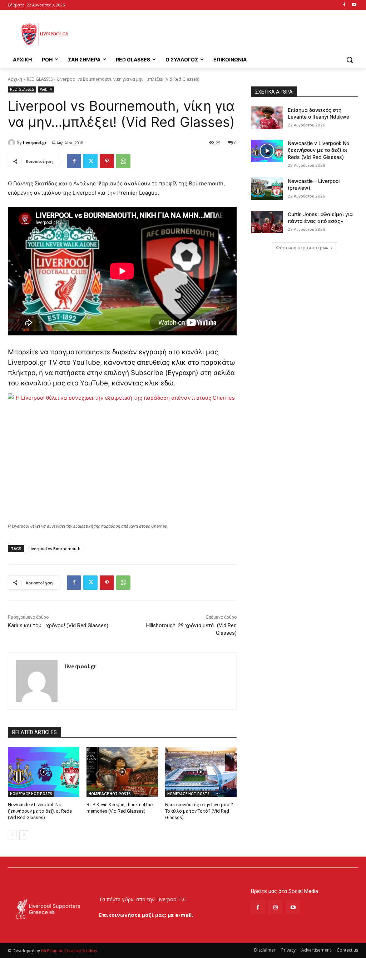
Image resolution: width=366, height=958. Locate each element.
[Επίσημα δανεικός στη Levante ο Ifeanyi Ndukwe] (267, 117)
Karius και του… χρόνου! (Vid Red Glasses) (58, 625)
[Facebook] (344, 5)
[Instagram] (275, 907)
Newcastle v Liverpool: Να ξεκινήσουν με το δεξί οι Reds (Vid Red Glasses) (40, 811)
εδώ (167, 383)
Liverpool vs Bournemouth (54, 548)
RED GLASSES (40, 79)
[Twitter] (90, 161)
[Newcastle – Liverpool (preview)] (267, 189)
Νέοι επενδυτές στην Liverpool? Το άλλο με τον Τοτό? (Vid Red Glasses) (199, 811)
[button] (349, 59)
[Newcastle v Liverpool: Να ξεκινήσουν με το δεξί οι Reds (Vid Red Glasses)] (43, 772)
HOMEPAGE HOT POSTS (31, 793)
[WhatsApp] (123, 161)
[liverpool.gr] (12, 142)
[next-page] (23, 834)
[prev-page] (12, 834)
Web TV (46, 89)
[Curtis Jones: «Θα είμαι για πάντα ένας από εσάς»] (267, 222)
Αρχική (15, 79)
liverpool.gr (34, 142)
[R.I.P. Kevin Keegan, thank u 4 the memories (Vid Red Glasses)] (122, 772)
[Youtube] (354, 5)
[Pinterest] (107, 161)
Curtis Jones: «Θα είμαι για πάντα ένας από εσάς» (320, 217)
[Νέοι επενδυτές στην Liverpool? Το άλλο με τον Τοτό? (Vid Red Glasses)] (201, 772)
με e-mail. (180, 915)
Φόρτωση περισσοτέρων (302, 248)
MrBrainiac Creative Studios (69, 950)
